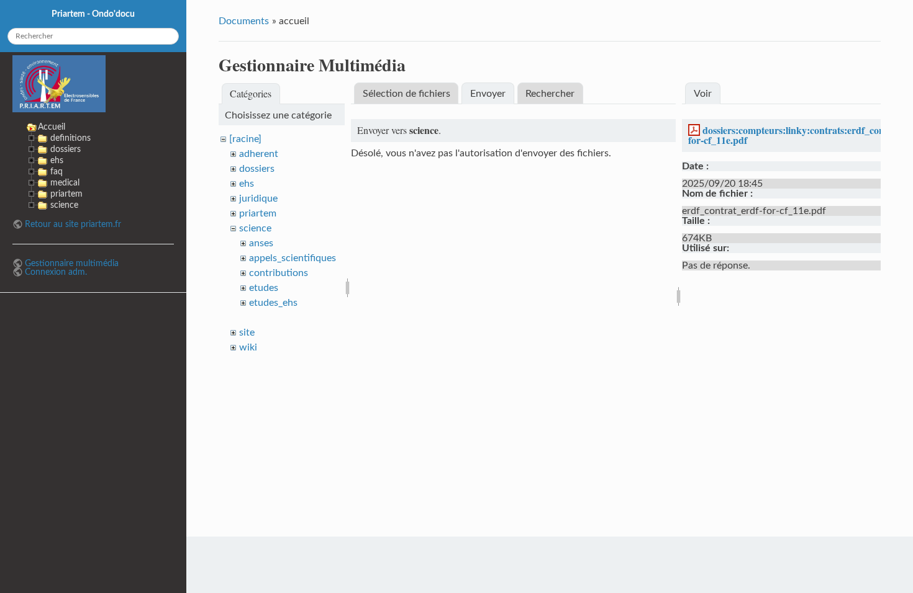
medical (64, 182)
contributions (278, 273)
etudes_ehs (273, 303)
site (247, 332)
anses (261, 243)
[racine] (245, 139)
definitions (70, 138)
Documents (244, 21)
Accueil (51, 127)
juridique (258, 198)
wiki (248, 347)
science (255, 228)
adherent (258, 154)
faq (56, 171)
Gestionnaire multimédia (72, 263)
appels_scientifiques (292, 258)
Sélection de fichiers (406, 94)
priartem (257, 213)
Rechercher (550, 94)
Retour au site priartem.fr (73, 224)
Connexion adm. (56, 272)
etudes (263, 288)
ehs (246, 184)
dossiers (257, 169)
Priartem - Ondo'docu (93, 14)
